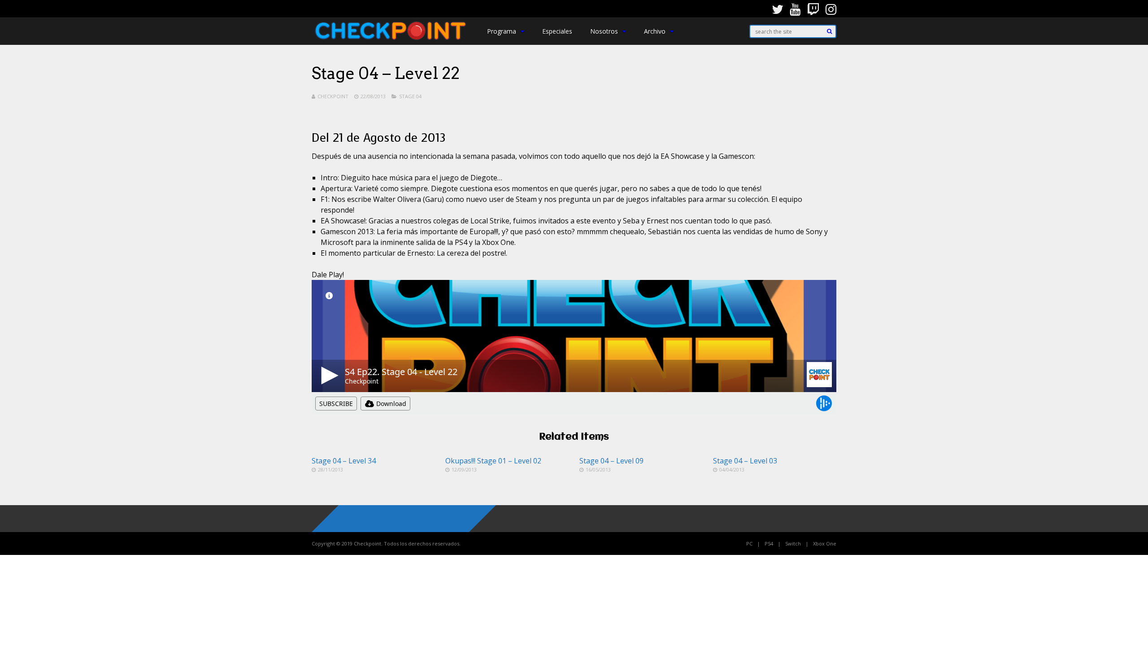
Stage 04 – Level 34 (344, 461)
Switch (793, 543)
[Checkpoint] (390, 42)
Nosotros (604, 31)
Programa (501, 31)
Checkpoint (332, 96)
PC (749, 543)
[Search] (829, 31)
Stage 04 (410, 96)
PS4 (769, 543)
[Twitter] (777, 9)
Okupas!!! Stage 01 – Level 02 (493, 461)
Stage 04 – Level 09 (611, 461)
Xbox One (824, 543)
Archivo (654, 31)
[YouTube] (795, 9)
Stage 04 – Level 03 (745, 461)
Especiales (557, 31)
